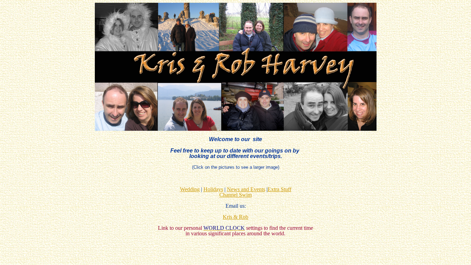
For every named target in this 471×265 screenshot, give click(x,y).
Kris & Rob (235, 217)
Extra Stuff (279, 189)
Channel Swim (235, 195)
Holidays (213, 189)
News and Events (246, 189)
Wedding (190, 189)
